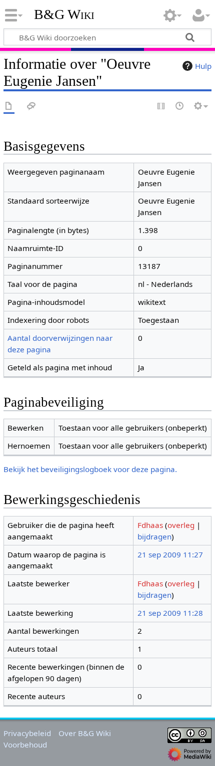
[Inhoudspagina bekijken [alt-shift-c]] (9, 106)
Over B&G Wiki (84, 733)
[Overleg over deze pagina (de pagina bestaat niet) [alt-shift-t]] (31, 106)
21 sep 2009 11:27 (170, 554)
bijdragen (155, 536)
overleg (181, 525)
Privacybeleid (27, 733)
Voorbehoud (25, 745)
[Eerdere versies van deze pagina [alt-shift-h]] (180, 106)
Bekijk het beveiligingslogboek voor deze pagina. (90, 469)
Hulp (203, 66)
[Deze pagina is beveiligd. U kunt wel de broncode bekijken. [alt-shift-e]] (161, 106)
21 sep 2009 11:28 (170, 613)
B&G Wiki (64, 14)
